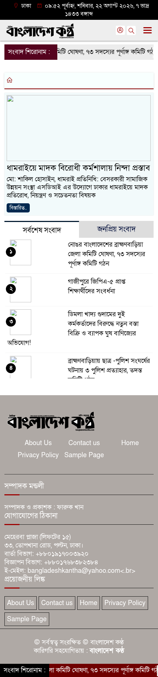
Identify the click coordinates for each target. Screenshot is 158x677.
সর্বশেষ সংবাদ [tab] (42, 230)
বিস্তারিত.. (18, 207)
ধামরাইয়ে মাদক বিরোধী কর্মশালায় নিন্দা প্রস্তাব (78, 168)
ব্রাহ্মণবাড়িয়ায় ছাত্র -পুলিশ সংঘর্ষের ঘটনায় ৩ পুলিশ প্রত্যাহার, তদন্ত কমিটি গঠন (109, 370)
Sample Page (84, 455)
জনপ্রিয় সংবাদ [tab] (116, 229)
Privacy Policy (38, 455)
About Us (38, 443)
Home (130, 443)
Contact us (84, 443)
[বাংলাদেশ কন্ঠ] (50, 420)
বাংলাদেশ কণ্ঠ (107, 651)
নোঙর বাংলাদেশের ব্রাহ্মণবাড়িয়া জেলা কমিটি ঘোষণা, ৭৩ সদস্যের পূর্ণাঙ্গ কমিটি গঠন (106, 254)
